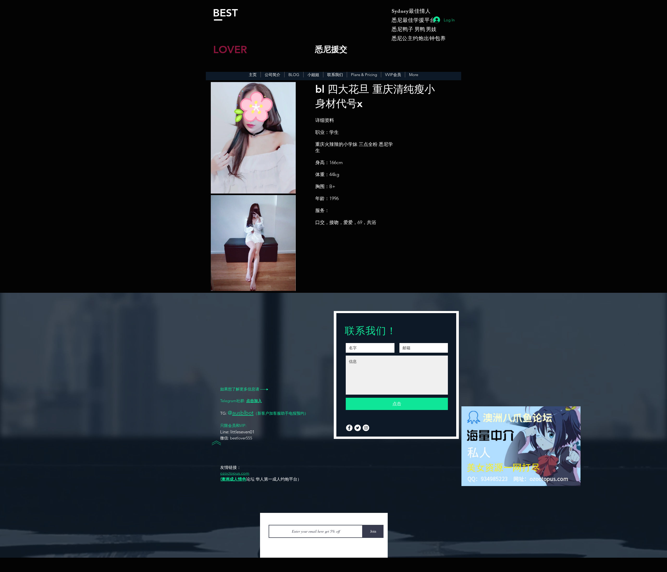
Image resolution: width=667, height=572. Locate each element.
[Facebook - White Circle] (349, 428)
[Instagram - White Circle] (366, 428)
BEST (225, 13)
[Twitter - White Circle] (357, 428)
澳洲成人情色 (233, 479)
